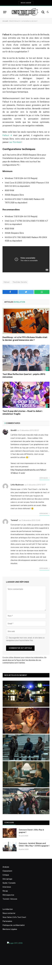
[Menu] (4, 12)
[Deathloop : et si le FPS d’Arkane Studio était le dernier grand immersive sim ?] (26, 321)
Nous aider (26, 3)
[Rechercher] (43, 12)
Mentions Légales (10, 929)
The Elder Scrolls (20, 282)
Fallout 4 (7, 135)
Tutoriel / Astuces (10, 899)
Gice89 (14, 430)
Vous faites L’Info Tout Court (14, 917)
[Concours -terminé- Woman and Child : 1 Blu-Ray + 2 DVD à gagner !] (10, 846)
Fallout (6, 282)
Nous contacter (9, 913)
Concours (9, 823)
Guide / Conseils (9, 883)
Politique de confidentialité (14, 925)
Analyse (6, 867)
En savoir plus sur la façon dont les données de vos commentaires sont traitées (24, 660)
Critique (6, 875)
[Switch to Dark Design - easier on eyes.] (47, 12)
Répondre (44, 478)
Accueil (5, 21)
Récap (5, 891)
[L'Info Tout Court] (24, 12)
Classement (7, 871)
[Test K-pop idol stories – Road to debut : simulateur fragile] (26, 395)
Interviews (7, 887)
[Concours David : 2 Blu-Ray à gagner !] (10, 833)
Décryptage (7, 879)
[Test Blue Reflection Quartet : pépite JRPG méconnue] (26, 358)
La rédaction (8, 909)
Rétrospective (8, 895)
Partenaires (7, 921)
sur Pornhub (15, 142)
